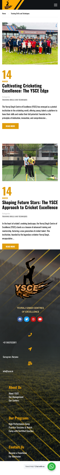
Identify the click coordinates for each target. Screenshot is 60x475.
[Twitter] (26, 319)
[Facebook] (20, 319)
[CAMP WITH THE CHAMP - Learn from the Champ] (13, 5)
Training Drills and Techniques (14, 99)
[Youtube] (40, 319)
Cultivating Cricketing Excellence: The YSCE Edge (25, 88)
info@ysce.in (8, 371)
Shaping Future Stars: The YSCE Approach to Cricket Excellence (30, 205)
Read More (10, 126)
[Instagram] (33, 319)
